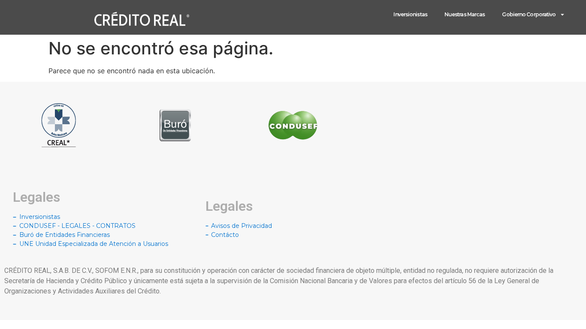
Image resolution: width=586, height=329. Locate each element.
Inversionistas (410, 14)
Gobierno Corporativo (529, 14)
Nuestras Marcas (464, 14)
